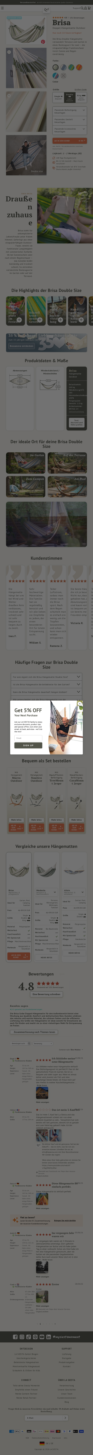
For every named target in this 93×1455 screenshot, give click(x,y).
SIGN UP (28, 745)
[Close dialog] (80, 704)
